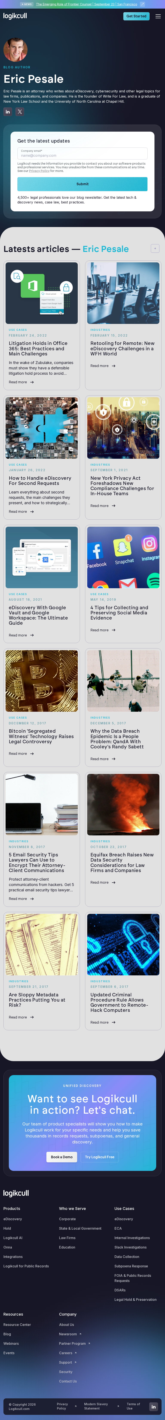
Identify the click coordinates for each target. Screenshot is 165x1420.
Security (65, 1372)
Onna (7, 1247)
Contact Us (68, 1381)
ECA (118, 1228)
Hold (7, 1228)
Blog (7, 1334)
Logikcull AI (12, 1238)
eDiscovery (12, 1219)
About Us (66, 1324)
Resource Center (17, 1324)
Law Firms (67, 1238)
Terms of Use (133, 1406)
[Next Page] (155, 248)
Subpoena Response (131, 1266)
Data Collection (127, 1257)
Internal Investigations (132, 1238)
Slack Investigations (131, 1247)
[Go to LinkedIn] (153, 1406)
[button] (157, 16)
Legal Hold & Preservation (136, 1299)
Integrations (13, 1257)
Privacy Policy (39, 171)
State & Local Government (80, 1228)
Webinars (11, 1343)
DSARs (120, 1290)
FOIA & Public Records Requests (133, 1278)
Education (67, 1247)
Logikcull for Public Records (26, 1266)
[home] (16, 16)
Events (8, 1353)
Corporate (67, 1219)
